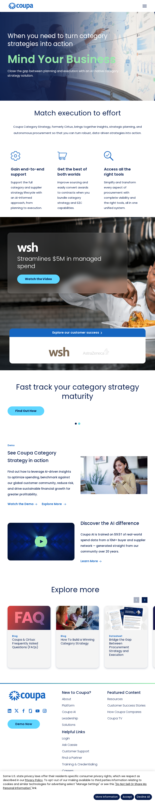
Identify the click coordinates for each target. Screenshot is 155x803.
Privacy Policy (34, 780)
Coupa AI (69, 712)
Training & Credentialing (79, 764)
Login (66, 738)
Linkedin (10, 711)
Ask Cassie (69, 745)
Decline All (143, 797)
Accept (127, 797)
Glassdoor (31, 711)
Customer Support (75, 751)
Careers (68, 771)
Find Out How (25, 411)
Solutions (68, 725)
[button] (76, 424)
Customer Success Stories (126, 705)
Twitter (17, 711)
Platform (68, 705)
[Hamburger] (144, 6)
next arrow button (144, 600)
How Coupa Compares (124, 712)
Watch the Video (38, 279)
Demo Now (23, 724)
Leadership (70, 718)
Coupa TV (114, 718)
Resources (115, 699)
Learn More (89, 561)
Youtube (38, 711)
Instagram (44, 711)
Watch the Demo (21, 504)
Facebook (24, 711)
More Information (107, 797)
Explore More (52, 504)
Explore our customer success (75, 332)
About (66, 699)
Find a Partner (72, 758)
